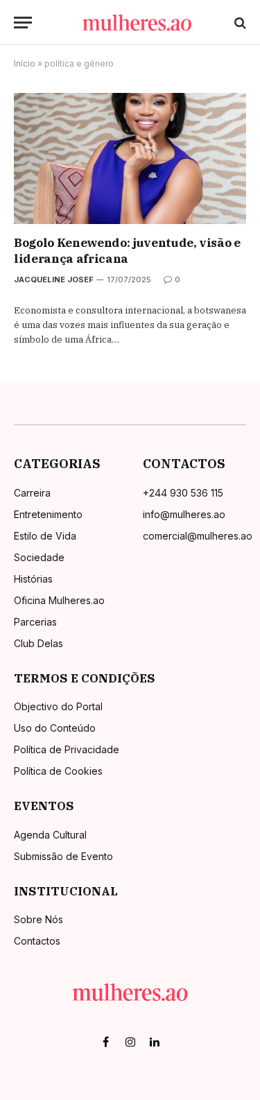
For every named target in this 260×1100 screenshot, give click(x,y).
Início (24, 63)
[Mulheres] (137, 22)
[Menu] (23, 22)
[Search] (239, 22)
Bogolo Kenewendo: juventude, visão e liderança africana (127, 250)
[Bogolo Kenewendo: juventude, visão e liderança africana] (130, 158)
